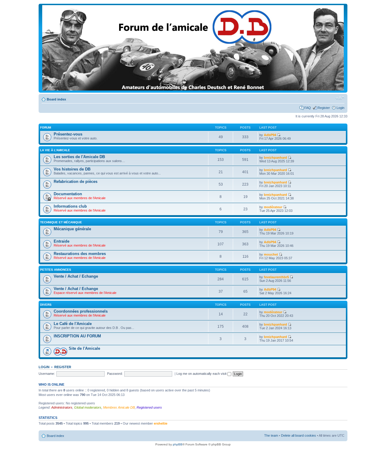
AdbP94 (270, 135)
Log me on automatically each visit (201, 373)
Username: (47, 373)
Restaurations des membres (80, 253)
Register (324, 108)
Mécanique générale (72, 229)
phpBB (177, 444)
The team (271, 435)
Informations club (70, 206)
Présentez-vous (68, 134)
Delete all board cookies (298, 435)
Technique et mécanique (61, 222)
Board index (56, 99)
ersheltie (160, 423)
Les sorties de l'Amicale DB (79, 157)
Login (340, 108)
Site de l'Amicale (84, 348)
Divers (46, 304)
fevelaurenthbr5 (276, 277)
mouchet (271, 254)
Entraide (61, 241)
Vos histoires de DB (72, 169)
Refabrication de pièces (75, 181)
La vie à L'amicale (55, 150)
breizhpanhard (275, 157)
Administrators (61, 407)
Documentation (68, 194)
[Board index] (193, 89)
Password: (115, 373)
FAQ (307, 108)
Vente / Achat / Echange (76, 276)
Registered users (149, 407)
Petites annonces (55, 269)
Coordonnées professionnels (81, 311)
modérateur (273, 207)
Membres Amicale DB (119, 407)
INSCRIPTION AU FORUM (77, 336)
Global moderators (87, 407)
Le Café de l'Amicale (73, 323)
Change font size (340, 98)
